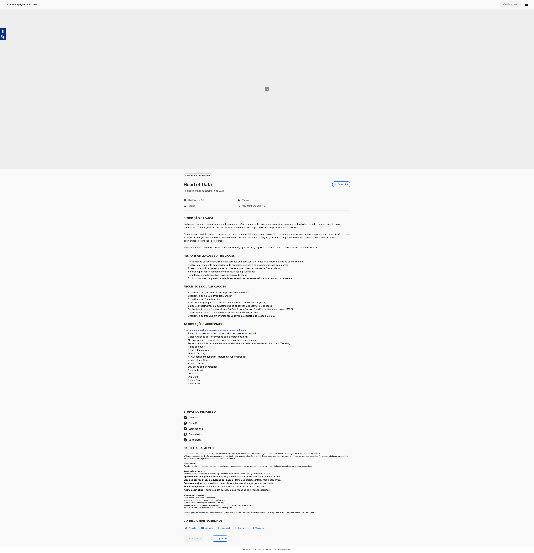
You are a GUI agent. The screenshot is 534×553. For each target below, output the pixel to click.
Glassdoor (260, 528)
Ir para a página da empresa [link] (23, 4)
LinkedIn (209, 528)
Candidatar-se (510, 4)
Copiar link (343, 184)
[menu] (526, 4)
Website (192, 528)
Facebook (225, 528)
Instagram (242, 528)
